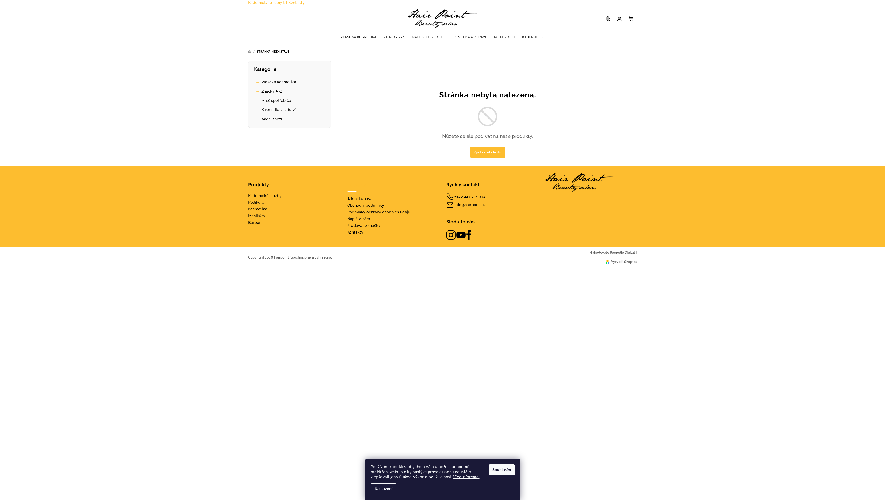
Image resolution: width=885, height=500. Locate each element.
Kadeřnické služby (265, 196)
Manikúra (256, 216)
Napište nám (358, 219)
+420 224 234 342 (469, 196)
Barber (254, 222)
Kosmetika (257, 209)
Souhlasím (501, 470)
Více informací (466, 477)
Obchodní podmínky (365, 205)
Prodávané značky (364, 225)
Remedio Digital (622, 252)
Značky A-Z (272, 91)
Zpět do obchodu (487, 152)
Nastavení (383, 489)
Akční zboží (271, 119)
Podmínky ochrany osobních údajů (378, 212)
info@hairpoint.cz (470, 205)
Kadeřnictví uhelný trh (268, 2)
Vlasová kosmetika (278, 82)
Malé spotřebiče (276, 100)
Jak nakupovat (360, 199)
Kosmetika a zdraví (278, 110)
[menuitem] (358, 37)
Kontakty (296, 2)
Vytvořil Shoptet (624, 262)
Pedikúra (256, 202)
